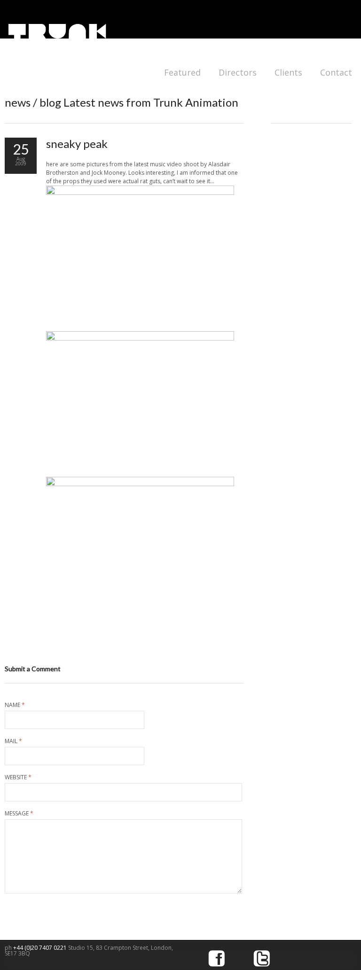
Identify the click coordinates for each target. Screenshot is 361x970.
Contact (336, 72)
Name (15, 705)
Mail (13, 741)
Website (18, 777)
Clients (288, 72)
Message (19, 813)
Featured (182, 72)
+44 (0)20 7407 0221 (40, 948)
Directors (238, 72)
